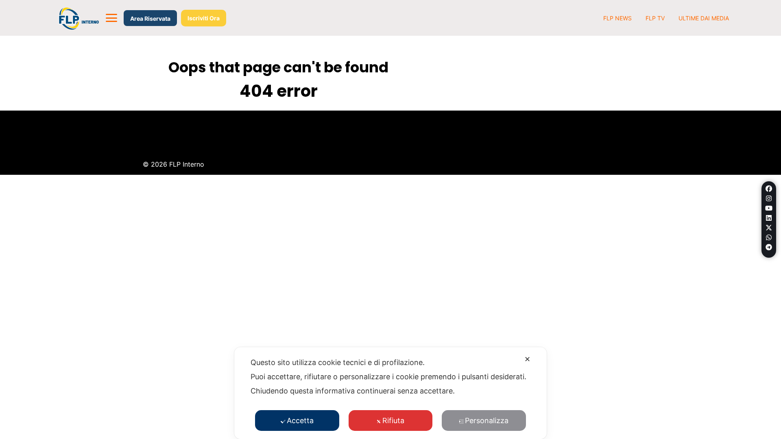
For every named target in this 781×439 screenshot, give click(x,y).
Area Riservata (150, 18)
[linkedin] (769, 218)
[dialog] (390, 393)
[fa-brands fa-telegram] (769, 247)
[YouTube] (769, 208)
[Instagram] (769, 198)
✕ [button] (527, 359)
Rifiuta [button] (393, 420)
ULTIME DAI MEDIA (703, 18)
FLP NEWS (617, 18)
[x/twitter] (769, 227)
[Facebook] (769, 188)
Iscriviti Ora (204, 18)
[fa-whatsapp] (769, 237)
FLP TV (655, 18)
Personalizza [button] (486, 420)
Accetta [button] (300, 420)
